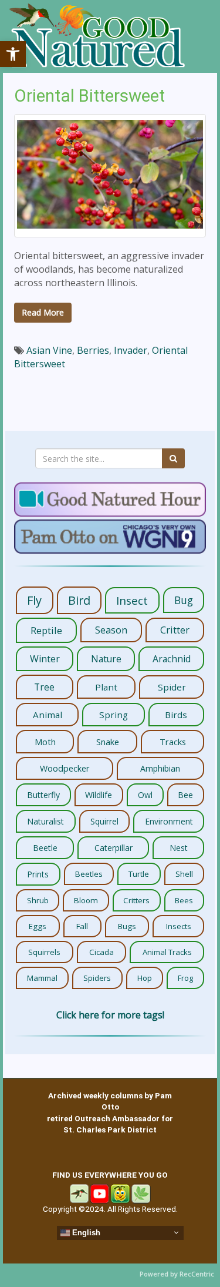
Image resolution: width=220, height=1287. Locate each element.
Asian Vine (49, 350)
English (85, 1232)
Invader (130, 350)
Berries (93, 350)
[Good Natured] (97, 36)
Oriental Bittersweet (89, 96)
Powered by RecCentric (177, 1273)
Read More (43, 312)
